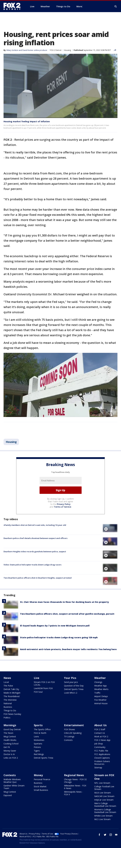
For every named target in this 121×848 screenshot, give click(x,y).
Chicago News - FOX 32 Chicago (75, 780)
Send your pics (71, 682)
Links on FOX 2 (11, 757)
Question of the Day (74, 685)
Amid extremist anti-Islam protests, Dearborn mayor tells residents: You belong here (68, 649)
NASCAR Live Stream (104, 796)
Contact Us (99, 733)
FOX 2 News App (102, 740)
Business (8, 707)
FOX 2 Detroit (55, 50)
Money (38, 775)
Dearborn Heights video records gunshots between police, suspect (35, 551)
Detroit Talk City (11, 689)
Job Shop (98, 743)
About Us (100, 725)
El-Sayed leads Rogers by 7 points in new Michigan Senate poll (55, 625)
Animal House (101, 703)
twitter (105, 834)
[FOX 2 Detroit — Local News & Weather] (13, 6)
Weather (100, 678)
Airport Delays (101, 696)
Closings (98, 682)
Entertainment (74, 725)
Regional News (74, 775)
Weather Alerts (101, 689)
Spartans (38, 743)
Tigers (37, 750)
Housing (67, 50)
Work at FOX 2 (101, 736)
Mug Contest (10, 736)
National (8, 703)
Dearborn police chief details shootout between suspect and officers (35, 538)
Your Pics (70, 678)
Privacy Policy (64, 504)
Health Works (10, 740)
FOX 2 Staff (99, 729)
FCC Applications (102, 754)
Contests (68, 740)
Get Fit (7, 747)
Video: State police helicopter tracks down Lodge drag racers (32, 564)
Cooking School (11, 743)
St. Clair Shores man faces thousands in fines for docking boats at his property (64, 602)
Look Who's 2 (70, 692)
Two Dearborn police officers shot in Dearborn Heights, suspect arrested (38, 577)
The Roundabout (12, 696)
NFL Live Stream (102, 782)
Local (6, 682)
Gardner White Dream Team (14, 787)
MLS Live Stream (102, 819)
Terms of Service (62, 506)
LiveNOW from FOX (43, 688)
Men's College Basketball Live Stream (105, 804)
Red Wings (39, 754)
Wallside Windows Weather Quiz (12, 780)
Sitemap (98, 767)
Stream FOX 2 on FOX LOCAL (44, 683)
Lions (36, 736)
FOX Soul (38, 691)
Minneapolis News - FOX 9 (73, 793)
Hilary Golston (12, 50)
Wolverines (39, 740)
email (116, 834)
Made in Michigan (12, 692)
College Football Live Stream (104, 788)
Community (99, 747)
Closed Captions (102, 757)
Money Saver (10, 750)
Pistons (37, 747)
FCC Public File (101, 750)
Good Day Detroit (12, 729)
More (79, 6)
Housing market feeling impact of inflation (27, 121)
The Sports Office (42, 729)
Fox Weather (100, 699)
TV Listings (69, 736)
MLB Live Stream (102, 792)
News (7, 678)
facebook (99, 834)
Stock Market (40, 786)
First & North (40, 733)
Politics (7, 717)
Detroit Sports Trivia (73, 689)
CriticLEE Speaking (72, 733)
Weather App (100, 685)
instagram (110, 834)
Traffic (97, 692)
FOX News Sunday (12, 714)
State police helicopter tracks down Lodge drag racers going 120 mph (59, 637)
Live (36, 678)
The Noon (8, 733)
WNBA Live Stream (103, 815)
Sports (38, 725)
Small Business (41, 790)
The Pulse (8, 685)
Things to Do (10, 710)
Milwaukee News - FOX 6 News (75, 787)
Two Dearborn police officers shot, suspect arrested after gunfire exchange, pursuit (67, 613)
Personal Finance (42, 779)
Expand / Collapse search (115, 6)
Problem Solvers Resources (102, 762)
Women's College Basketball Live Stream (105, 811)
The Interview (10, 699)
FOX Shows (69, 729)
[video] (110, 528)
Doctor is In (9, 754)
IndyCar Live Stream (103, 799)
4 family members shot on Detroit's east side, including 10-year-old (35, 525)
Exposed (8, 795)
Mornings (10, 725)
